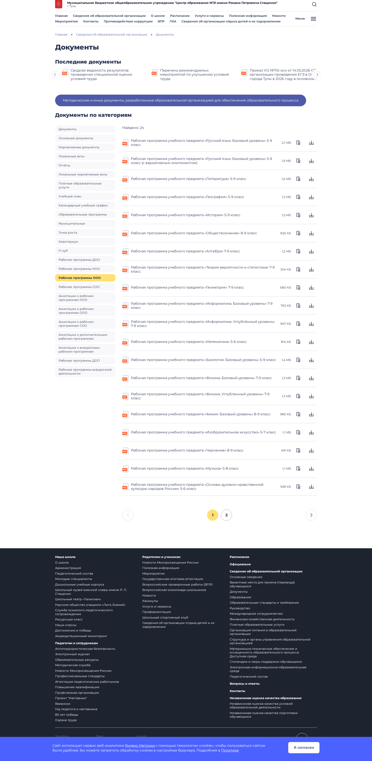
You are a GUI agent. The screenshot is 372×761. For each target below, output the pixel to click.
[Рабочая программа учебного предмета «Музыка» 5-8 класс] (125, 468)
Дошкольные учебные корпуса (79, 584)
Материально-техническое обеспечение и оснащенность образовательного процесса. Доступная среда (264, 652)
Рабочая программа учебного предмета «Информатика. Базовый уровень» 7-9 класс (202, 306)
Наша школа (65, 557)
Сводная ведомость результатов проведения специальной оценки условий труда (101, 74)
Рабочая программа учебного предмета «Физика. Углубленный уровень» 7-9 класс (200, 396)
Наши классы (65, 625)
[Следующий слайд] (316, 74)
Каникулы (150, 601)
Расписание (180, 16)
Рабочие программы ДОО (79, 260)
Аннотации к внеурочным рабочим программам (79, 349)
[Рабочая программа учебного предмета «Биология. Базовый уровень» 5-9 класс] (125, 360)
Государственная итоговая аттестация (172, 579)
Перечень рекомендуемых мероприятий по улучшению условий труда (194, 74)
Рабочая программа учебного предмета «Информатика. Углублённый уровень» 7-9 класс (203, 324)
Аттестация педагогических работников (87, 682)
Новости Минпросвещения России (83, 671)
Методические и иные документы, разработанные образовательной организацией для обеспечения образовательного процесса (180, 100)
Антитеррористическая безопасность (85, 649)
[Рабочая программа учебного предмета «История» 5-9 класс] (125, 215)
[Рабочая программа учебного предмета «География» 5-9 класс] (125, 197)
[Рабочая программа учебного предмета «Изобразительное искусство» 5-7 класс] (125, 432)
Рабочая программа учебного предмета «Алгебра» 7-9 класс (185, 251)
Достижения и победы (73, 630)
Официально (240, 564)
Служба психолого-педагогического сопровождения (84, 612)
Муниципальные (72, 223)
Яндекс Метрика (140, 746)
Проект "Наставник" (71, 698)
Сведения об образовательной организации (109, 16)
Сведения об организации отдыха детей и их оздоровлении (231, 21)
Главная (61, 16)
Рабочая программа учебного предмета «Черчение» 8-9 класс (187, 450)
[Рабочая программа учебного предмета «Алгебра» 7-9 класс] (125, 251)
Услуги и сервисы (209, 16)
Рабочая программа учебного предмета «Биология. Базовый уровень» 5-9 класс (203, 360)
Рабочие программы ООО (80, 278)
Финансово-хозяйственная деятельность (262, 619)
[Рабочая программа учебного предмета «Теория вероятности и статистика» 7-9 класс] (125, 269)
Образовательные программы (83, 214)
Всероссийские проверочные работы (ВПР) (177, 584)
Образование (240, 597)
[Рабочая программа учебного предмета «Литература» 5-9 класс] (125, 179)
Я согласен (304, 747)
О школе (158, 16)
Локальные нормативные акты (83, 174)
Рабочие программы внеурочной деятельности (85, 371)
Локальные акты (71, 156)
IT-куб (63, 251)
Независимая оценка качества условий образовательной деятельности (261, 705)
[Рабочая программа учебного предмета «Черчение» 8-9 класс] (125, 450)
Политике (230, 750)
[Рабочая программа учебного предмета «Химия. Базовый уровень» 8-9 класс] (125, 414)
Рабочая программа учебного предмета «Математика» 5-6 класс (189, 342)
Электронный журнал (72, 654)
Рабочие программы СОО (79, 287)
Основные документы (76, 138)
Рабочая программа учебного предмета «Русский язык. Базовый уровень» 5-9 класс (201, 143)
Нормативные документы (79, 147)
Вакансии (62, 704)
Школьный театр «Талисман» (78, 599)
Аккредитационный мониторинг (81, 636)
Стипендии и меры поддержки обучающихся (266, 662)
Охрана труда (66, 720)
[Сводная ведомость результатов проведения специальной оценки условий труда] (65, 72)
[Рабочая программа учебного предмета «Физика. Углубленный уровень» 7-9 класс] (125, 396)
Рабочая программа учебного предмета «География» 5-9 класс (187, 197)
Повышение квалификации (77, 687)
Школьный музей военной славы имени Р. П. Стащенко (91, 592)
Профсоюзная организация (77, 693)
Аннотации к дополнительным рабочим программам (83, 337)
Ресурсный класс (69, 619)
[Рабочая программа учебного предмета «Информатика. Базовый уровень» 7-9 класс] (125, 305)
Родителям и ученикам (161, 557)
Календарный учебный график (83, 205)
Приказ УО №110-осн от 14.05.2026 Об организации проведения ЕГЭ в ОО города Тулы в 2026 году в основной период (283, 74)
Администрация (68, 568)
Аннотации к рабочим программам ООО (76, 311)
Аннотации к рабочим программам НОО (76, 298)
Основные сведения (246, 577)
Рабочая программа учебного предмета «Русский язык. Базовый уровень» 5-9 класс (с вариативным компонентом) (201, 161)
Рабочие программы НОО (79, 269)
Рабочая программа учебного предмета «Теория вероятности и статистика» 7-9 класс (203, 269)
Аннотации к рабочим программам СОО (76, 324)
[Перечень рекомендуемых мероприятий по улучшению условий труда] (155, 72)
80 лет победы (66, 715)
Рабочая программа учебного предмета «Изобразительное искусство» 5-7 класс (203, 432)
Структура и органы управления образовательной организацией (270, 641)
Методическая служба (72, 665)
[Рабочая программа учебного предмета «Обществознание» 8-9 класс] (125, 233)
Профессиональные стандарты (80, 676)
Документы (67, 129)
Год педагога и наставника (76, 709)
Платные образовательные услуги (80, 185)
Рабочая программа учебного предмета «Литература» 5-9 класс (188, 179)
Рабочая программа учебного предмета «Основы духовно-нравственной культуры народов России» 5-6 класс (197, 487)
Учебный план (70, 196)
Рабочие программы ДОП (79, 361)
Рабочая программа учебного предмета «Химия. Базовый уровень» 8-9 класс (200, 414)
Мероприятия (66, 21)
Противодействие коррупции (128, 21)
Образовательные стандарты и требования (264, 603)
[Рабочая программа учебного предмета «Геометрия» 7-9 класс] (125, 287)
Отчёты (64, 165)
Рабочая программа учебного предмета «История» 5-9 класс (185, 215)
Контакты (91, 21)
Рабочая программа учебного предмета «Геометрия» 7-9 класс (187, 287)
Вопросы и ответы (245, 684)
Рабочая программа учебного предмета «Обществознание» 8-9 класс (194, 233)
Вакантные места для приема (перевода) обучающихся (262, 584)
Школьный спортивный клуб (165, 617)
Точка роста (68, 232)
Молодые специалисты (73, 579)
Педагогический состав (74, 573)
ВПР (161, 21)
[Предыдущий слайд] (55, 74)
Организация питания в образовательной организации (263, 632)
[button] (314, 4)
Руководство (240, 608)
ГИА (173, 21)
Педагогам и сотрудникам (76, 643)
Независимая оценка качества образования (266, 698)
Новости (279, 16)
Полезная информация (248, 16)
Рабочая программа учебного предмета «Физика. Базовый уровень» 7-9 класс (201, 378)
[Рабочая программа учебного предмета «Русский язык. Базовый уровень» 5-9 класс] (125, 142)
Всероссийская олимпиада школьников (174, 590)
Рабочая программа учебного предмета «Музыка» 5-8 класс (185, 468)
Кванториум (68, 242)
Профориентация (156, 612)
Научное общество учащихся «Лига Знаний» (90, 605)
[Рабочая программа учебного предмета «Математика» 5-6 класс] (125, 342)
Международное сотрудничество (256, 614)
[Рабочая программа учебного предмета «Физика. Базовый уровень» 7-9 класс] (125, 378)
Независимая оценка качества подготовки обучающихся (264, 715)
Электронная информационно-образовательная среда (268, 669)
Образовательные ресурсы (77, 660)
